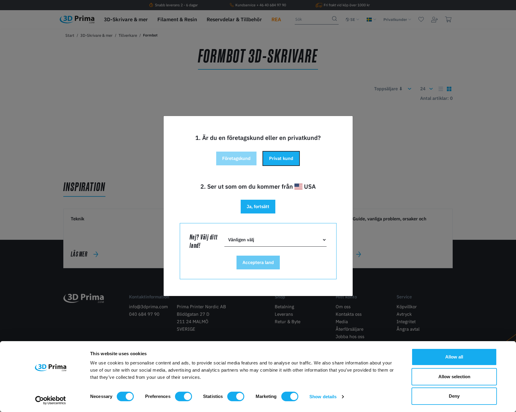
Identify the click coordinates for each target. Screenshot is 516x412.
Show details (323, 396)
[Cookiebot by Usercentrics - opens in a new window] (50, 400)
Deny (454, 396)
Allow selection (454, 376)
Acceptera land (258, 262)
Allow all (454, 356)
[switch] (183, 396)
